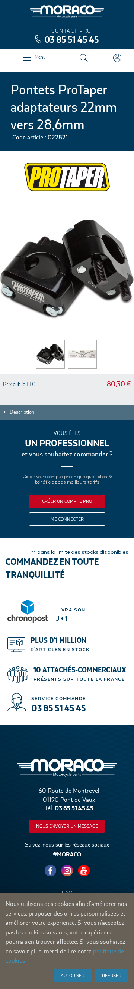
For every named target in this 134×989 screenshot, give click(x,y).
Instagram (67, 871)
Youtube (84, 871)
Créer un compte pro (67, 501)
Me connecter (67, 519)
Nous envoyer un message (67, 826)
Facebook (50, 871)
